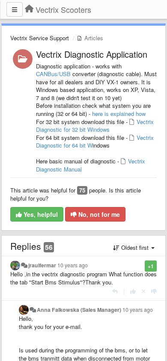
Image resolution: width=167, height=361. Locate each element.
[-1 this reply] (154, 291)
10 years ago (72, 265)
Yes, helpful (40, 214)
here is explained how (119, 113)
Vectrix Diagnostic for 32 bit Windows (95, 126)
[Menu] (14, 9)
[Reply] (115, 291)
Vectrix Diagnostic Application (91, 54)
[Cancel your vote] (143, 291)
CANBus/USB (53, 74)
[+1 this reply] (133, 291)
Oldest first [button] (134, 247)
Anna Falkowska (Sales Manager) (79, 310)
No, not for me (98, 214)
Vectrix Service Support (39, 38)
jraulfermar (42, 265)
